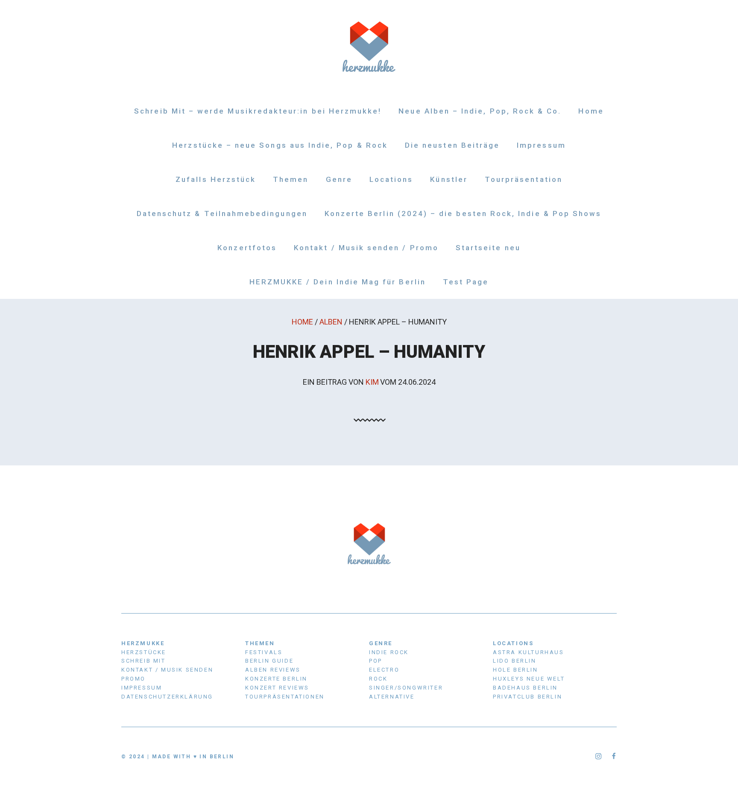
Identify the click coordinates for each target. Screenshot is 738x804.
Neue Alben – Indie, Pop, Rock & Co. (479, 111)
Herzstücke (143, 652)
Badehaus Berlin (525, 687)
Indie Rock (389, 652)
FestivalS (263, 652)
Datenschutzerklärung (167, 696)
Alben (331, 321)
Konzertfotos (247, 247)
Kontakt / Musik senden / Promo (366, 247)
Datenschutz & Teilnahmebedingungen (222, 213)
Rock (378, 678)
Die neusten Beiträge (452, 145)
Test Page (466, 282)
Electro (384, 670)
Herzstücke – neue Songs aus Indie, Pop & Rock (280, 145)
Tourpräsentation (523, 179)
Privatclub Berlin (527, 696)
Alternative (392, 696)
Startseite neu (488, 247)
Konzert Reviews (277, 687)
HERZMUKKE (142, 643)
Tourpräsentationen (285, 696)
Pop (375, 661)
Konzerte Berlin (276, 678)
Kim (372, 381)
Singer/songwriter (406, 687)
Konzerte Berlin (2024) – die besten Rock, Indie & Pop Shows (463, 213)
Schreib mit (143, 661)
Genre (339, 179)
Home (590, 111)
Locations (391, 179)
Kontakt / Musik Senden (167, 670)
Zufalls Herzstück (216, 179)
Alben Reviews (273, 670)
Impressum (541, 145)
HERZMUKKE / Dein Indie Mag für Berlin (337, 282)
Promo (133, 678)
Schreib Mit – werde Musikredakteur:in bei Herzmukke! (257, 111)
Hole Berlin (515, 670)
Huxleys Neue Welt (529, 678)
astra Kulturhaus (528, 652)
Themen (290, 179)
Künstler (448, 179)
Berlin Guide (269, 661)
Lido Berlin (514, 661)
